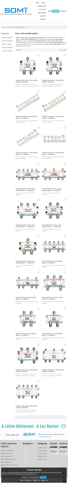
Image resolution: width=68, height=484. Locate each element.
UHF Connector (6, 462)
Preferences (38, 480)
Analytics (31, 480)
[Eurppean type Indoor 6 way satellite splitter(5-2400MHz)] (54, 355)
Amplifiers (42, 13)
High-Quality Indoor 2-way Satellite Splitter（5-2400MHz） (52, 334)
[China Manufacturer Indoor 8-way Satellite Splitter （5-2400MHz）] (28, 174)
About (44, 3)
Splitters (42, 9)
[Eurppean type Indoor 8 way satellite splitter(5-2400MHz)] (28, 392)
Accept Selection (34, 477)
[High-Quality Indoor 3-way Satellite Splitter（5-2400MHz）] (28, 319)
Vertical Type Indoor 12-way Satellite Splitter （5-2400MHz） (26, 153)
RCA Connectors (6, 456)
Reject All (25, 477)
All (7, 27)
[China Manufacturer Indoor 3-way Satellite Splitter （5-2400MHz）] (54, 211)
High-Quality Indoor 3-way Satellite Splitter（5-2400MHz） (26, 334)
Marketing (45, 480)
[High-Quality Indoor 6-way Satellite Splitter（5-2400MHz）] (28, 283)
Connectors (41, 6)
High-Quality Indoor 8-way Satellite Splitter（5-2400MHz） (52, 262)
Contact (43, 19)
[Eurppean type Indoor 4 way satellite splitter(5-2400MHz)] (28, 355)
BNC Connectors (6, 453)
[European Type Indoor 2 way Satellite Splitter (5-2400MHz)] (28, 66)
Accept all (43, 477)
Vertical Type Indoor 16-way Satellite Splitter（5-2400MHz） (26, 117)
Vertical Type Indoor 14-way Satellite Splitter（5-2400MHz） (53, 117)
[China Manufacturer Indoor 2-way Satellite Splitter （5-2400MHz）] (28, 247)
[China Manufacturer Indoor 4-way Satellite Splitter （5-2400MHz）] (28, 211)
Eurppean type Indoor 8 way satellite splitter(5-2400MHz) (26, 406)
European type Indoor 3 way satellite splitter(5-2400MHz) (53, 81)
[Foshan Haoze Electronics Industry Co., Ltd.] (16, 10)
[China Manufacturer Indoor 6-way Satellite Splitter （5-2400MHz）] (54, 174)
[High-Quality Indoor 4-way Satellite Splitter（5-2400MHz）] (54, 283)
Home (37, 3)
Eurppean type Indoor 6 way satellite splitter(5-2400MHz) (53, 370)
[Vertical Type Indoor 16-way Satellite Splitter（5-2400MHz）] (28, 102)
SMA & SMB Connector (8, 459)
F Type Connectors (7, 451)
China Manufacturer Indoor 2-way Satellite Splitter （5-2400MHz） (25, 262)
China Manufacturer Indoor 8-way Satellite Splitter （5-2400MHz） (25, 189)
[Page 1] (17, 417)
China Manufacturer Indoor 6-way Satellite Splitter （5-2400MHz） (52, 189)
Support (43, 16)
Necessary (24, 480)
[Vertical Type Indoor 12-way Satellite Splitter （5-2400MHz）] (28, 138)
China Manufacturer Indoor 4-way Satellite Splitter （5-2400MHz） (25, 225)
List (63, 50)
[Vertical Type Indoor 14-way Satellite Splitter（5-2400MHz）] (54, 102)
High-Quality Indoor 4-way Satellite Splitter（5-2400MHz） (52, 298)
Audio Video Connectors (9, 465)
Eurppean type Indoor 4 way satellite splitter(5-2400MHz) (26, 370)
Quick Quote (55, 11)
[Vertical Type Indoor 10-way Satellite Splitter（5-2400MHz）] (54, 138)
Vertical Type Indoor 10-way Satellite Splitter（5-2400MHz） (53, 153)
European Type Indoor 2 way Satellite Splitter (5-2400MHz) (26, 81)
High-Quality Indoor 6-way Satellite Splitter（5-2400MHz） (26, 298)
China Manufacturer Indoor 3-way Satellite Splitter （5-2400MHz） (52, 225)
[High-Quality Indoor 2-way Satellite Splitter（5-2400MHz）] (54, 319)
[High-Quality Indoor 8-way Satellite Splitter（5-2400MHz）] (54, 247)
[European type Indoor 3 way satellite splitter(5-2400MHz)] (54, 66)
